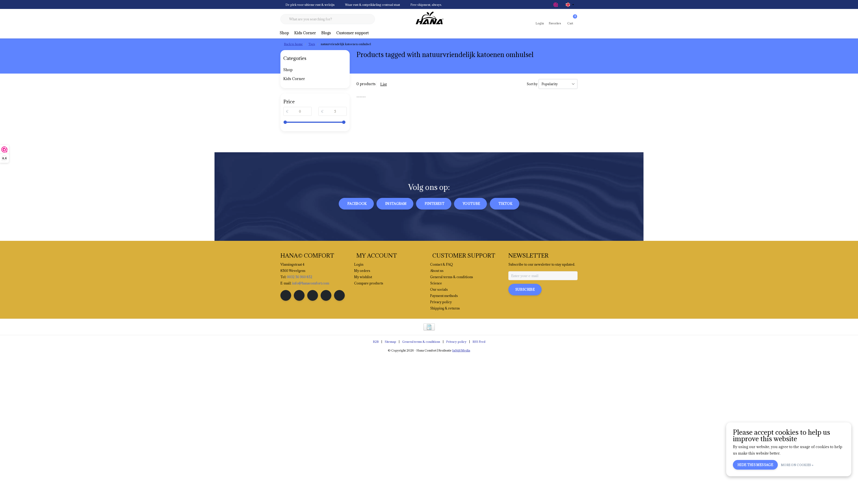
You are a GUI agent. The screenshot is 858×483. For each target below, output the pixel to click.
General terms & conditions (421, 342)
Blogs (326, 32)
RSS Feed (479, 342)
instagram (395, 203)
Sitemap (390, 342)
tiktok (505, 203)
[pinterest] (312, 295)
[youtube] (326, 295)
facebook (357, 203)
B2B (376, 342)
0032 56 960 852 (299, 277)
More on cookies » (797, 465)
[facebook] (285, 295)
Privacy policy (456, 342)
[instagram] (299, 295)
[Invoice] (429, 326)
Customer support (352, 32)
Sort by (532, 84)
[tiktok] (339, 295)
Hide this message (755, 465)
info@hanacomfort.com (310, 283)
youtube (471, 203)
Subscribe (525, 289)
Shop (284, 32)
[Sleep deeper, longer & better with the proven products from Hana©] (429, 19)
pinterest (434, 203)
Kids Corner (305, 32)
